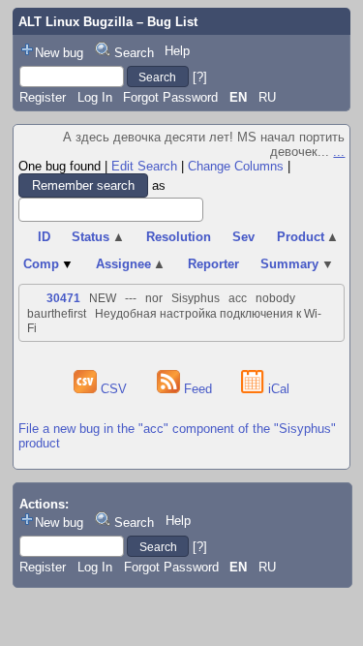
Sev (243, 237)
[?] (200, 77)
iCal (276, 389)
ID (44, 237)
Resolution (178, 237)
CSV (114, 389)
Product (308, 237)
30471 (63, 298)
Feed (198, 389)
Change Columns (236, 166)
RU (267, 97)
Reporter (213, 264)
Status (98, 237)
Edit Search (144, 166)
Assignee (131, 264)
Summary (297, 264)
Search (134, 53)
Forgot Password (170, 97)
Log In (94, 97)
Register (42, 97)
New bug (59, 53)
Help (177, 51)
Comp (49, 264)
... (339, 151)
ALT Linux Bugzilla (75, 22)
